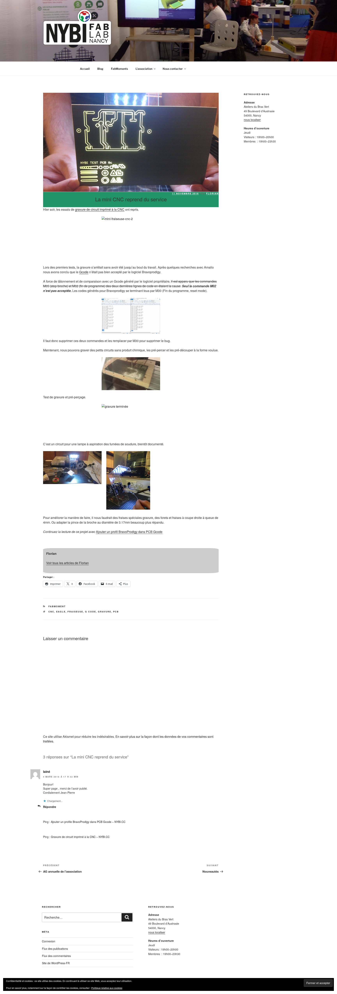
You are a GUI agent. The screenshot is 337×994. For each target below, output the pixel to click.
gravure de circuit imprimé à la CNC (99, 209)
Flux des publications (55, 949)
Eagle (61, 611)
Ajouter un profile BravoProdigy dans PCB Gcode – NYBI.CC (88, 822)
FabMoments (119, 68)
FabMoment (57, 606)
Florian (212, 193)
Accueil (85, 68)
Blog (100, 68)
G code (90, 611)
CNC (51, 611)
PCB (116, 611)
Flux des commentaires (56, 956)
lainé (46, 771)
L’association (144, 68)
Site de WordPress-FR (56, 963)
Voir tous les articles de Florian (67, 563)
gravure (104, 611)
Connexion (48, 941)
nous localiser (252, 120)
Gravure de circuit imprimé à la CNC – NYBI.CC (80, 837)
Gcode (83, 272)
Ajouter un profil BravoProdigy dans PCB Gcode (129, 531)
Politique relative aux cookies (106, 988)
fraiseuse (75, 611)
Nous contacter (173, 68)
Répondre (49, 807)
